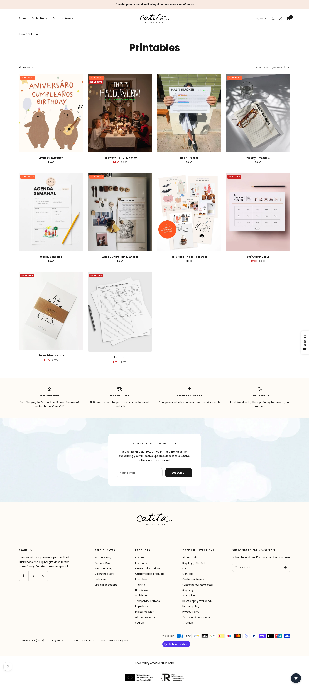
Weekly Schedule (51, 256)
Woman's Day (103, 568)
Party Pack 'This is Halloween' (189, 256)
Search (139, 622)
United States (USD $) (32, 640)
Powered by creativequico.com (154, 663)
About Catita (190, 557)
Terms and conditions (196, 617)
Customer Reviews (194, 579)
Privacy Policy (190, 612)
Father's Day (102, 563)
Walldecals (142, 595)
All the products (145, 617)
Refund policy (190, 606)
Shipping (187, 590)
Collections (39, 18)
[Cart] (288, 18)
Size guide (188, 595)
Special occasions (106, 585)
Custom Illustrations (147, 568)
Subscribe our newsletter (197, 585)
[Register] (285, 567)
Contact (187, 574)
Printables (141, 579)
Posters (139, 557)
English (259, 18)
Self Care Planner (258, 256)
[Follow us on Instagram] (33, 576)
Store (22, 18)
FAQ (184, 568)
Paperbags (141, 606)
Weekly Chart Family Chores (120, 256)
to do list (120, 357)
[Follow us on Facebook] (23, 576)
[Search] (273, 18)
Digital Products (145, 612)
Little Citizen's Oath (51, 355)
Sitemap (187, 622)
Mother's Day (103, 557)
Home (22, 34)
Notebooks (141, 590)
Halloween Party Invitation (120, 157)
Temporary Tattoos (147, 601)
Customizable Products (149, 574)
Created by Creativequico (114, 640)
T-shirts (140, 585)
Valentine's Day (104, 574)
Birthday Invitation (51, 157)
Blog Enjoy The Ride (194, 563)
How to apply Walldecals (197, 601)
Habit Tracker (189, 157)
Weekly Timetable (258, 158)
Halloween (101, 579)
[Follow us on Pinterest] (43, 576)
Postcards (141, 563)
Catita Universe (63, 18)
